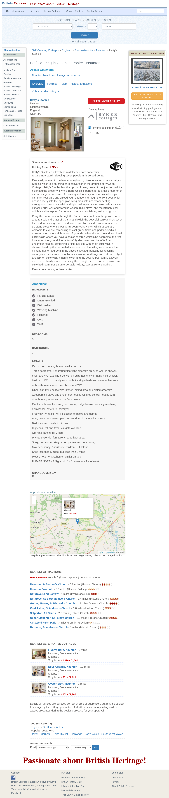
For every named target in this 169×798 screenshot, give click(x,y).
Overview (37, 83)
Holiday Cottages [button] (52, 11)
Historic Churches (12, 90)
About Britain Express (123, 786)
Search (84, 35)
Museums (8, 103)
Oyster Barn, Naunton (62, 683)
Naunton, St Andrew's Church (48, 584)
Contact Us (117, 777)
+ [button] (34, 497)
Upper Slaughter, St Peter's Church (52, 617)
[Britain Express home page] (14, 3)
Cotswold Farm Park (43, 622)
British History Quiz (71, 781)
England (66, 50)
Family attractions (12, 78)
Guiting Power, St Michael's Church (52, 603)
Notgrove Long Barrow (44, 593)
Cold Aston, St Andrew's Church (50, 608)
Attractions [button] (18, 11)
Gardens (7, 82)
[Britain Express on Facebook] (13, 777)
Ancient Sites (10, 70)
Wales (59, 727)
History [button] (34, 11)
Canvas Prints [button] (74, 11)
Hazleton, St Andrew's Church (49, 627)
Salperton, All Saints (43, 613)
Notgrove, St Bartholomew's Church (52, 598)
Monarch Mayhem (70, 790)
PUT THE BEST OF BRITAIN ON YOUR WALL (147, 96)
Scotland (48, 727)
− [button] (34, 501)
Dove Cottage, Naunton (62, 666)
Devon (34, 734)
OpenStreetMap (111, 552)
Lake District (60, 734)
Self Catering (9, 136)
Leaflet (101, 552)
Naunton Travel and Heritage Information (56, 75)
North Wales (91, 734)
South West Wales (112, 734)
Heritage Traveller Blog (73, 777)
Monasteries (9, 98)
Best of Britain (94, 11)
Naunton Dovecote (41, 589)
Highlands (76, 734)
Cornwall (46, 734)
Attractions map (12, 64)
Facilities (52, 83)
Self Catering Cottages (45, 50)
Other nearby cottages (45, 91)
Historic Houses (11, 94)
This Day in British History (75, 794)
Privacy (115, 781)
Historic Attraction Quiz (73, 786)
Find (33, 747)
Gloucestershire (83, 50)
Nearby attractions (81, 83)
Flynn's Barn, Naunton (62, 649)
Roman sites (9, 107)
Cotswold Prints (11, 125)
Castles (7, 74)
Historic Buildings (12, 86)
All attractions (10, 60)
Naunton (101, 50)
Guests (82, 26)
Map (64, 83)
